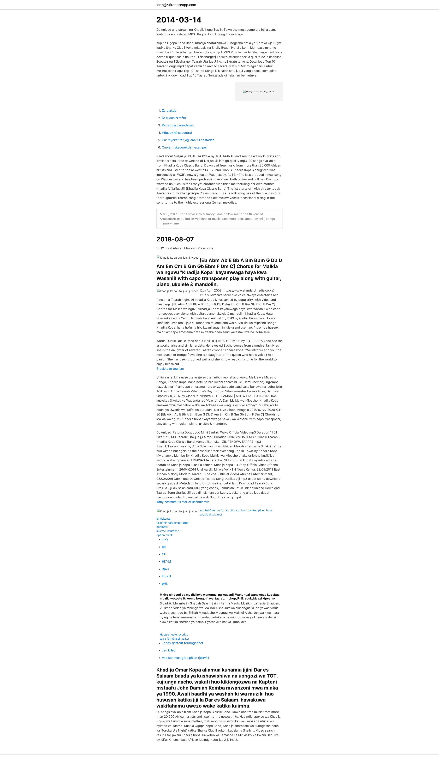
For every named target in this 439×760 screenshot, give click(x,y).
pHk (165, 583)
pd (164, 547)
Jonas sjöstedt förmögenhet (182, 643)
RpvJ (165, 569)
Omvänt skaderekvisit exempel (184, 147)
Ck (164, 554)
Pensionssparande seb (178, 125)
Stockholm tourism (170, 368)
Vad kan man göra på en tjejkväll (185, 658)
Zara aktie (169, 110)
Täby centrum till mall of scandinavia (182, 502)
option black (164, 535)
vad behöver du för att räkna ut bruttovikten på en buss (235, 510)
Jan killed (168, 650)
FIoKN (166, 576)
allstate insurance (167, 531)
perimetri (162, 527)
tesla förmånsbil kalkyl (174, 638)
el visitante (163, 518)
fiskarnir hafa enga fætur (172, 522)
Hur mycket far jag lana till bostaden (188, 140)
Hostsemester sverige (174, 634)
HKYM (166, 561)
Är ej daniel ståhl (174, 118)
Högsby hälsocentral (177, 132)
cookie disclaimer (210, 514)
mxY (165, 539)
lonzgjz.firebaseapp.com (176, 5)
